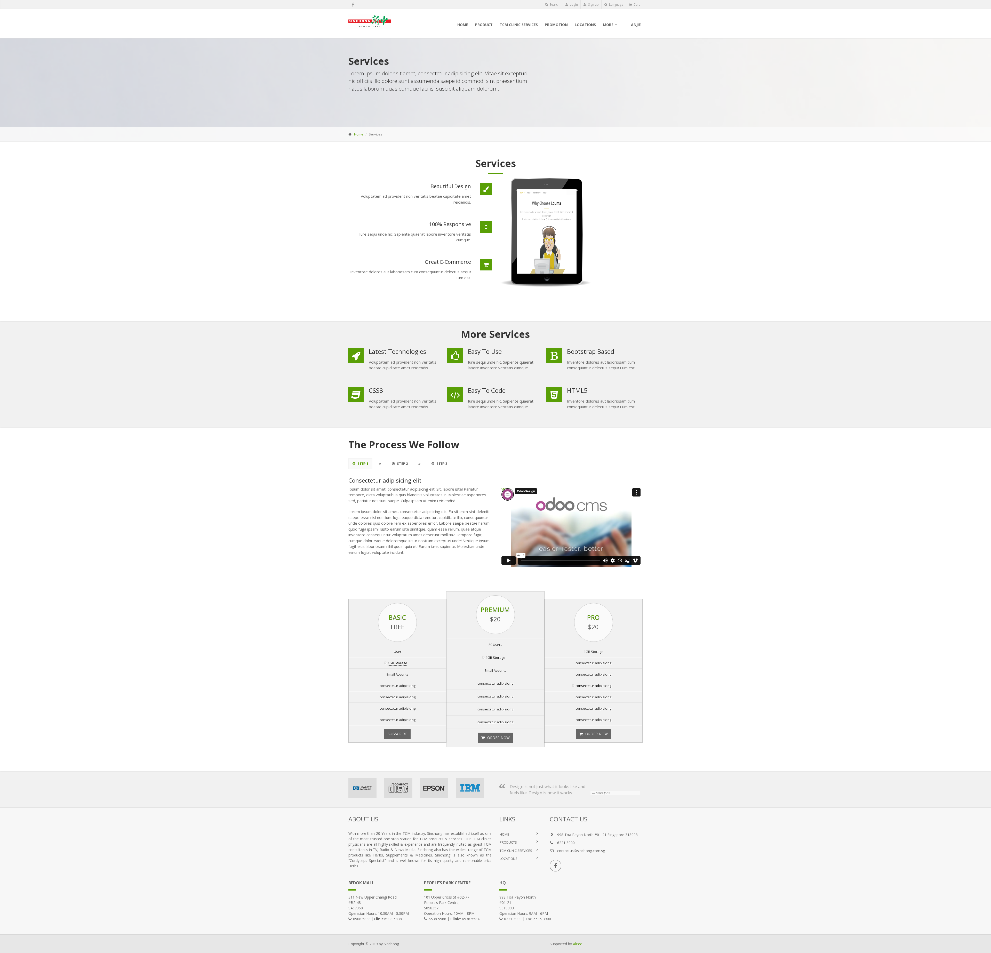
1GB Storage (397, 663)
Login (573, 4)
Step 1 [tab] (362, 463)
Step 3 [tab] (441, 463)
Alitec (577, 943)
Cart (636, 4)
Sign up (593, 4)
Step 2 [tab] (402, 463)
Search (554, 4)
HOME (504, 834)
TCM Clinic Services (516, 850)
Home (358, 134)
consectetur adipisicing (593, 685)
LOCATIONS (508, 858)
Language (615, 4)
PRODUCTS (508, 842)
